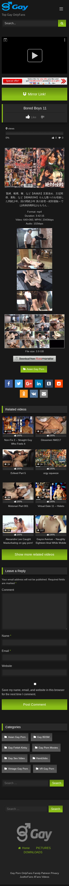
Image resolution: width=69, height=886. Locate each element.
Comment (8, 589)
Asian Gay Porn (35, 369)
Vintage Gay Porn (18, 768)
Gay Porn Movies (48, 747)
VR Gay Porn (46, 768)
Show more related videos (34, 554)
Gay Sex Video (16, 758)
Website (7, 665)
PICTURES (43, 848)
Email (6, 650)
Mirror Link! (36, 94)
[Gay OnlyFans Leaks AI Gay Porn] (28, 7)
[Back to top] (58, 875)
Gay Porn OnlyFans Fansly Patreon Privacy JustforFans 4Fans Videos (34, 875)
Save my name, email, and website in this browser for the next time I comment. (33, 692)
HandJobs (42, 758)
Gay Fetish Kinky (17, 747)
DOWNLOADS (33, 852)
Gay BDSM (43, 737)
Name (6, 635)
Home (26, 848)
